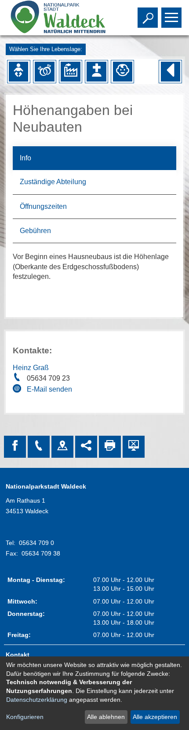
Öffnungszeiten (43, 206)
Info (25, 158)
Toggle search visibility (146, 17)
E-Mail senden (49, 389)
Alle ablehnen (106, 716)
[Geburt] (18, 71)
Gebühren (35, 230)
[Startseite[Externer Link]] (56, 17)
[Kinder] (122, 71)
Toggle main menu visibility (170, 17)
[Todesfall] (96, 71)
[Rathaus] (62, 447)
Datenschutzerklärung (36, 699)
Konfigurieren (25, 716)
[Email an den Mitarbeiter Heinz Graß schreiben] (18, 390)
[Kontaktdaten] (39, 447)
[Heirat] (44, 71)
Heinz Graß (31, 367)
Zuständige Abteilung (53, 181)
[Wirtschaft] (70, 71)
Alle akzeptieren (155, 716)
